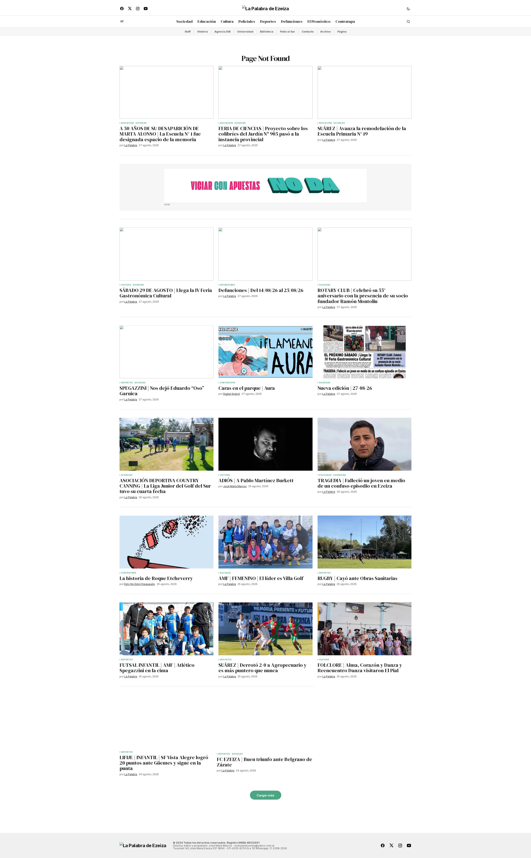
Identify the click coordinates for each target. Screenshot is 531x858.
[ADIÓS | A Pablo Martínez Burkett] (265, 444)
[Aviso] (265, 186)
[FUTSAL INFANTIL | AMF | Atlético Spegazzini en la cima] (167, 628)
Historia (202, 31)
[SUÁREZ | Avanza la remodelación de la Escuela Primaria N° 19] (365, 92)
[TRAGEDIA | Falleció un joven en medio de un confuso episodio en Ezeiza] (365, 444)
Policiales (325, 475)
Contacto (308, 31)
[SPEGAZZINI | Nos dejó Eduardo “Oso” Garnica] (167, 351)
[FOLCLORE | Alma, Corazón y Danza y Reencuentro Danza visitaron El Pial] (365, 628)
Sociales (225, 573)
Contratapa (227, 383)
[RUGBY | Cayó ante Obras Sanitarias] (365, 542)
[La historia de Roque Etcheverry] (167, 542)
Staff (188, 31)
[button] (408, 9)
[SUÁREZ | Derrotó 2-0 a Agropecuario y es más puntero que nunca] (265, 628)
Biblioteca (266, 31)
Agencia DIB (222, 31)
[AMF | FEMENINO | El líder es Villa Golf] (265, 542)
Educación (127, 123)
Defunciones (227, 285)
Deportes (127, 383)
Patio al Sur (287, 31)
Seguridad (339, 475)
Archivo (325, 31)
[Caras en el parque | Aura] (265, 351)
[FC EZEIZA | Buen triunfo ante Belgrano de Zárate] (265, 722)
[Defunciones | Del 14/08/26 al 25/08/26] (265, 254)
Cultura (126, 285)
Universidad (245, 31)
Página (342, 31)
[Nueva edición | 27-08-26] (365, 351)
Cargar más (265, 795)
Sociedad (141, 123)
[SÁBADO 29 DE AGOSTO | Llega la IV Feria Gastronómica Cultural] (167, 254)
